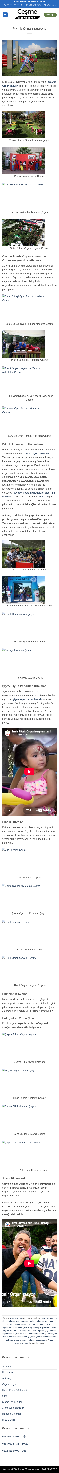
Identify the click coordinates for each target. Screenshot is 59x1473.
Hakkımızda (8, 1372)
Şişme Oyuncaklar (12, 1402)
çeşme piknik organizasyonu (31, 1330)
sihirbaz (43, 496)
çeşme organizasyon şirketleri (36, 1327)
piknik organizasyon (37, 1340)
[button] (5, 14)
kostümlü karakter (33, 492)
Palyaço (17, 492)
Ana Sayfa (7, 1366)
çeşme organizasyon (36, 1324)
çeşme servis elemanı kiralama (30, 1333)
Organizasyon (16, 1318)
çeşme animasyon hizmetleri (28, 1321)
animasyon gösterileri (38, 453)
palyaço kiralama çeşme (17, 1340)
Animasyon (8, 1378)
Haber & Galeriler (11, 1413)
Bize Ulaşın (8, 1419)
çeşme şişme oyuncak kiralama (42, 1337)
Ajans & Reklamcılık (13, 1407)
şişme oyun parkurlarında (27, 699)
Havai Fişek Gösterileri (14, 1390)
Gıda (4, 1396)
